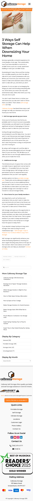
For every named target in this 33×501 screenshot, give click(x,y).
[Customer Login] (16, 422)
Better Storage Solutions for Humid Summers (16, 305)
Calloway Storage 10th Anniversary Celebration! (13, 278)
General (5, 340)
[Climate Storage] (16, 415)
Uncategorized (7, 351)
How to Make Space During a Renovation (15, 296)
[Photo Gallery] (16, 425)
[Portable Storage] (16, 409)
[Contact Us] (16, 429)
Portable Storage (7, 256)
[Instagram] (18, 437)
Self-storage (6, 259)
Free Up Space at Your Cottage (12, 300)
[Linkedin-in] (21, 437)
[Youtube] (15, 437)
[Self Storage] (16, 412)
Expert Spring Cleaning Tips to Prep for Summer (14, 322)
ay (6, 249)
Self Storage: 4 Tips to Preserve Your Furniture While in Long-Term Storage (15, 233)
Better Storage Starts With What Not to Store (14, 310)
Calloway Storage (7, 108)
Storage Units (7, 347)
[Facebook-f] (12, 437)
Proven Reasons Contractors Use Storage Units (15, 316)
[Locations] (16, 419)
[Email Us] (16, 449)
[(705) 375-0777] (16, 445)
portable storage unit (19, 256)
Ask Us (2, 395)
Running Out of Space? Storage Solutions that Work (15, 284)
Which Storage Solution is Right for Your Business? (15, 290)
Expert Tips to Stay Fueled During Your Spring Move (16, 328)
